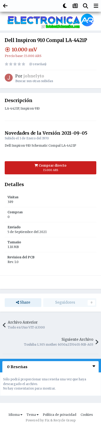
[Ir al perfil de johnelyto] (9, 78)
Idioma (14, 415)
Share (24, 302)
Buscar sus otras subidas (34, 81)
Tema (32, 415)
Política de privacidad (59, 415)
